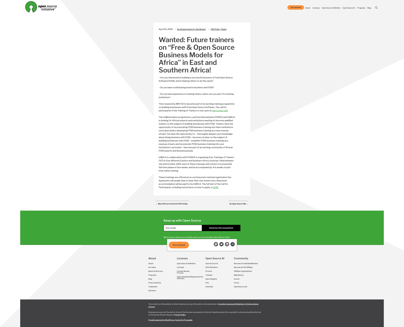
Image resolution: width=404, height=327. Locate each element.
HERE (216, 187)
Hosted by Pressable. (184, 320)
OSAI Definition (211, 267)
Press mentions (154, 283)
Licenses (316, 8)
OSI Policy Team (219, 29)
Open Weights (211, 279)
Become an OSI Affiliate (243, 267)
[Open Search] (376, 7)
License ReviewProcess (183, 272)
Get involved (296, 7)
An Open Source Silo (237, 204)
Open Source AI (349, 8)
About (307, 8)
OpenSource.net (240, 287)
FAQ (207, 283)
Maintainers (239, 275)
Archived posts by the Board (191, 29)
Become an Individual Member (246, 264)
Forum (236, 283)
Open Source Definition (331, 8)
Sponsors (152, 291)
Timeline (208, 275)
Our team (152, 267)
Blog (369, 8)
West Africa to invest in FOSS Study (173, 204)
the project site (220, 110)
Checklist (209, 287)
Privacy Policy (180, 315)
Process (208, 271)
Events (236, 279)
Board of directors (155, 271)
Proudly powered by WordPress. (161, 320)
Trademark (152, 287)
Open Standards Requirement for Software (190, 277)
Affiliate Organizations (243, 271)
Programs (361, 8)
